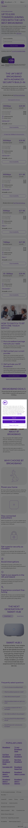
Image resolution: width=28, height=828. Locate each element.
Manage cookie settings (14, 425)
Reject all (14, 421)
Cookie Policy (19, 413)
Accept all (14, 417)
